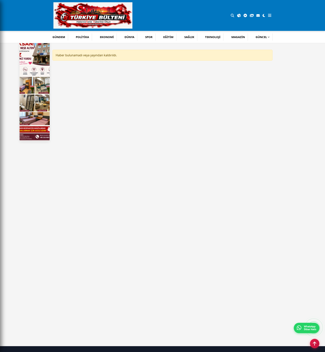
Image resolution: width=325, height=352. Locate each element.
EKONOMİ (107, 37)
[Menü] (270, 15)
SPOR (149, 37)
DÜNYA (129, 37)
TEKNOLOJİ (212, 37)
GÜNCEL (261, 37)
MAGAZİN (238, 37)
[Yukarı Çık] (314, 343)
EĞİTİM (168, 37)
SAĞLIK (189, 37)
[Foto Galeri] (252, 15)
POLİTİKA (82, 37)
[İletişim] (258, 15)
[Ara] (232, 15)
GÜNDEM (58, 37)
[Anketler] (239, 15)
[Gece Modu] (263, 15)
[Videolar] (245, 15)
